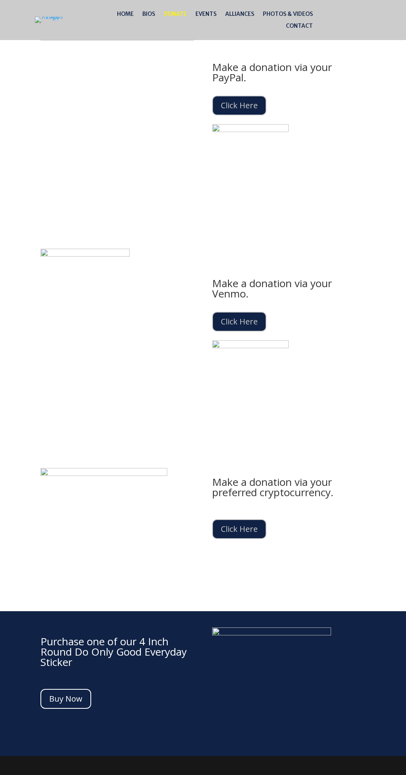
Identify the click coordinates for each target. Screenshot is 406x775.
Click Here (239, 105)
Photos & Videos (288, 14)
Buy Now (65, 698)
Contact (299, 26)
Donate (175, 14)
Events (205, 14)
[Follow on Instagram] (383, 18)
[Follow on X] (367, 18)
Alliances (239, 14)
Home (125, 14)
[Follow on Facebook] (351, 18)
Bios (148, 14)
